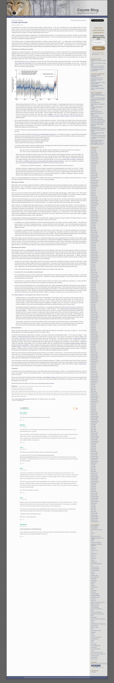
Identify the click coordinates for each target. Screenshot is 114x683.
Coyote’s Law (94, 109)
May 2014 (93, 327)
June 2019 (93, 225)
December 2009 (94, 416)
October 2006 (94, 479)
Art (91, 534)
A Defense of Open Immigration (98, 98)
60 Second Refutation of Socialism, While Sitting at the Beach (98, 95)
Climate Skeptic (20, 16)
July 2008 (93, 444)
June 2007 (93, 466)
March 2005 (93, 511)
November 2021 (94, 182)
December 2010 (94, 396)
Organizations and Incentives (97, 613)
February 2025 (94, 173)
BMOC (27, 16)
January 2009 (94, 434)
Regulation (93, 632)
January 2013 (94, 354)
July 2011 (93, 384)
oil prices (42, 399)
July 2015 (93, 304)
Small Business (94, 639)
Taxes (92, 642)
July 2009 (93, 424)
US (49, 399)
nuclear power (82, 363)
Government (94, 580)
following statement (33, 162)
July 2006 (93, 484)
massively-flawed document (33, 250)
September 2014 (94, 321)
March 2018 (93, 250)
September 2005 (94, 501)
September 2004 (94, 521)
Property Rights (94, 625)
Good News (93, 578)
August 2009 (94, 423)
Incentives (93, 592)
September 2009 (94, 421)
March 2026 (93, 152)
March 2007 (93, 471)
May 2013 (93, 347)
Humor (92, 588)
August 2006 (94, 483)
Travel (92, 650)
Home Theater (94, 587)
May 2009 (93, 428)
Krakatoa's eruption (62, 239)
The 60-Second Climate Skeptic (98, 135)
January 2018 (94, 254)
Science (93, 635)
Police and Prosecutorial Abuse (98, 619)
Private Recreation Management (98, 623)
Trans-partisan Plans (95, 649)
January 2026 (94, 155)
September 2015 (94, 301)
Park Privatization (35, 16)
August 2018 (94, 242)
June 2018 (93, 245)
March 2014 (93, 331)
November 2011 (94, 377)
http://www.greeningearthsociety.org (29, 457)
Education (93, 558)
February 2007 (94, 473)
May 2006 (93, 488)
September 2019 (94, 220)
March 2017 (93, 270)
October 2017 (94, 259)
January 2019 (94, 234)
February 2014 (94, 332)
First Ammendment (95, 570)
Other (92, 615)
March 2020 (93, 210)
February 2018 (94, 252)
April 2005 (93, 510)
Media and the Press (95, 603)
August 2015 (94, 302)
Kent (21, 497)
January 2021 (94, 199)
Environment (20, 400)
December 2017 (94, 255)
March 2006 (93, 491)
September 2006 (94, 481)
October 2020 (94, 202)
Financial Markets (95, 568)
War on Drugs (94, 659)
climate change (22, 399)
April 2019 (93, 229)
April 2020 (93, 209)
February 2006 (94, 493)
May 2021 (93, 192)
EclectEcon (23, 524)
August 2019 (94, 222)
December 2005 (94, 496)
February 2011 (94, 392)
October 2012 (94, 359)
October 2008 (94, 439)
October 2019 (94, 219)
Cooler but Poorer (20, 22)
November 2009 (94, 418)
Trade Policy (94, 647)
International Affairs (95, 595)
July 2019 (93, 224)
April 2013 (93, 349)
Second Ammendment (96, 637)
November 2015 (94, 297)
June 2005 (93, 506)
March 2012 (93, 371)
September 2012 (94, 361)
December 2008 (94, 436)
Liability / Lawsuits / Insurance (98, 602)
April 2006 (93, 489)
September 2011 (94, 381)
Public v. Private (94, 627)
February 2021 (94, 197)
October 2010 (94, 399)
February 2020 (94, 212)
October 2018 (94, 239)
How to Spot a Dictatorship (97, 119)
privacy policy (95, 54)
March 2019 (93, 230)
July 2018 (93, 244)
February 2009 (94, 433)
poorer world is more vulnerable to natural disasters (29, 272)
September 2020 (94, 204)
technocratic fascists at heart (26, 336)
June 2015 (93, 306)
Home (13, 16)
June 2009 (93, 426)
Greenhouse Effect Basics (97, 78)
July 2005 (93, 505)
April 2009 (93, 429)
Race (92, 628)
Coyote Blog (88, 10)
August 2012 (94, 362)
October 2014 (94, 319)
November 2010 (94, 397)
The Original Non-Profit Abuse (97, 67)
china (16, 399)
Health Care (93, 582)
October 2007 (94, 459)
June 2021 (93, 190)
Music (92, 610)
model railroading (95, 607)
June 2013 (93, 346)
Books (92, 540)
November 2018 (94, 237)
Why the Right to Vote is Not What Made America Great (97, 143)
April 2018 (93, 249)
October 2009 (94, 419)
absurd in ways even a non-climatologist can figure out (41, 134)
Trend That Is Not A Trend (97, 652)
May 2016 (93, 287)
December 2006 (94, 476)
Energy (92, 560)
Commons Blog (18, 294)
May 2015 (93, 307)
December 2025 (94, 157)
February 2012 (94, 372)
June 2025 (93, 167)
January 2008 (94, 454)
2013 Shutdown (94, 526)
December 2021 (94, 180)
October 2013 (94, 339)
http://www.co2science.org (45, 455)
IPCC (36, 399)
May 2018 (93, 247)
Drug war (93, 555)
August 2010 (94, 403)
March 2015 (93, 311)
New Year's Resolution (17, 20)
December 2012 (94, 356)
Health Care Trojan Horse (96, 117)
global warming (30, 399)
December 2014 (94, 316)
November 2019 (94, 217)
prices (46, 399)
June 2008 (93, 446)
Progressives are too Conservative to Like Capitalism (98, 128)
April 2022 (93, 178)
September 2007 (94, 461)
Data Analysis (94, 553)
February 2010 (94, 413)
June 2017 (93, 265)
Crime (92, 552)
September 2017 (94, 260)
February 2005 (94, 513)
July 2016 (93, 284)
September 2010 (94, 401)
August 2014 (94, 322)
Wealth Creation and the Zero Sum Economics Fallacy (97, 141)
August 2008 (94, 443)
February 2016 (94, 292)
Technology (93, 644)
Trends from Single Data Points (98, 654)
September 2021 (94, 185)
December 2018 (94, 235)
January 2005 (94, 515)
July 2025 (93, 165)
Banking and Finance (96, 536)
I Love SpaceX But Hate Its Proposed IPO (97, 70)
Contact (55, 16)
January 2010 (94, 414)
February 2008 (94, 453)
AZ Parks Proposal (46, 16)
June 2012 (93, 366)
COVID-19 (93, 548)
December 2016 (94, 275)
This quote (48, 145)
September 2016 (94, 280)
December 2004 (94, 516)
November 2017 (94, 257)
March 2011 (93, 391)
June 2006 (93, 486)
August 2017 (94, 262)
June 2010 (93, 406)
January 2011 (94, 394)
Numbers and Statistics (96, 612)
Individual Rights (95, 593)
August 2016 (94, 282)
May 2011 (93, 388)
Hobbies (93, 585)
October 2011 (94, 379)
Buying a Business (95, 102)
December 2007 (94, 456)
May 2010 (93, 408)
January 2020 (94, 214)
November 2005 (94, 498)
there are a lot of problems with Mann (44, 123)
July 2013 (93, 344)
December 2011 (94, 376)
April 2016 (93, 289)
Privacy (93, 622)
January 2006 (94, 495)
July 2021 (93, 188)
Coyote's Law (94, 550)
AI (91, 531)
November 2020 (94, 200)
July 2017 (93, 264)
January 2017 (94, 274)
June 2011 (93, 386)
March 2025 (93, 172)
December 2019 (94, 215)
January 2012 (94, 374)
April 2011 (93, 389)
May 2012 (93, 367)
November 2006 (94, 478)
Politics (92, 620)
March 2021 (93, 195)
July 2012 (93, 364)
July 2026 (93, 148)
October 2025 (94, 160)
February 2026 (94, 153)
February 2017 (94, 272)
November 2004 (94, 518)
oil (38, 399)
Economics (93, 557)
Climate (93, 547)
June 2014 (93, 326)
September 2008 (94, 441)
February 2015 (94, 312)
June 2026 (93, 150)
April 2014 (93, 329)
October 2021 (94, 183)
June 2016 (93, 285)
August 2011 (94, 382)
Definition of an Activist (96, 111)
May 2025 (93, 168)
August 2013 (94, 342)
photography (94, 617)
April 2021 (93, 194)
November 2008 (94, 438)
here (40, 310)
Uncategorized (94, 657)
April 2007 (93, 469)
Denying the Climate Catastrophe (95, 76)
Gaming (93, 572)
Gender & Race (94, 575)
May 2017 (93, 267)
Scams (92, 634)
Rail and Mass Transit (96, 630)
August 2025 (94, 163)
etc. (92, 565)
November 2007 (94, 458)
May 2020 (93, 207)
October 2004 (94, 520)
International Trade (95, 597)
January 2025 (94, 175)
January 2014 (94, 334)
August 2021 (94, 187)
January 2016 (94, 294)
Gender (92, 573)
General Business (95, 577)
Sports (92, 640)
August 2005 (94, 503)
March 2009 (93, 431)
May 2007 (93, 468)
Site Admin (93, 672)
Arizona (93, 533)
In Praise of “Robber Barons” (97, 122)
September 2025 (94, 162)
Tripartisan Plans (95, 655)
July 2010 (93, 404)
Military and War (94, 605)
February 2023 (94, 177)
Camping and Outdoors (96, 542)
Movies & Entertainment (96, 608)
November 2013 (94, 337)
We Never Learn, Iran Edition (97, 66)
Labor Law (93, 600)
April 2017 (93, 269)
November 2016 (94, 277)
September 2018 (94, 240)
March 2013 (93, 351)
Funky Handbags (95, 116)
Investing (93, 598)
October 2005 (94, 499)
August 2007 (94, 463)
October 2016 (94, 279)
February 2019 (94, 232)
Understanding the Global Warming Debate (96, 86)
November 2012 (94, 357)
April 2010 (93, 409)
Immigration (93, 590)
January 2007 (94, 474)
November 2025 (94, 158)
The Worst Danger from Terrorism (78, 20)
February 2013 (94, 352)
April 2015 (93, 309)
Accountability (94, 528)
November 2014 (94, 317)
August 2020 (94, 205)
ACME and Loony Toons (96, 529)
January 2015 (94, 314)
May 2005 (93, 508)
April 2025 (93, 170)
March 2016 (93, 290)
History (92, 583)
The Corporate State (95, 645)
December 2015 (94, 296)
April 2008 (93, 449)
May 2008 (93, 448)
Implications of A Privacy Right (98, 121)
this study (28, 294)
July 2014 (93, 324)
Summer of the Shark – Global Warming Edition (98, 83)
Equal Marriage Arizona (96, 563)
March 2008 (93, 451)
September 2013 (94, 341)
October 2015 (94, 299)
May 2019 (93, 227)
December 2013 (94, 336)
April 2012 (93, 369)
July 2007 (93, 464)
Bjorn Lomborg (51, 377)
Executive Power (95, 567)
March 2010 (93, 411)
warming (53, 399)
